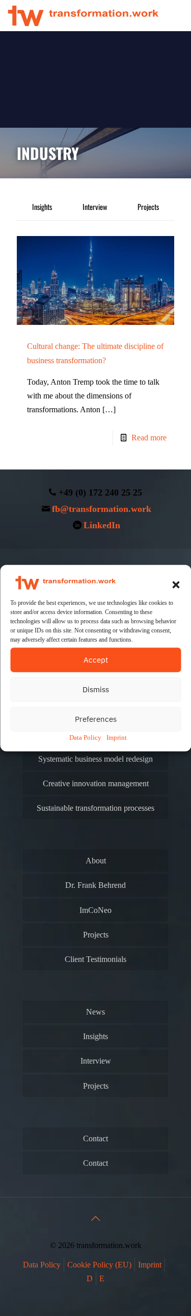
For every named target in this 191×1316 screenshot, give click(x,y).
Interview (95, 206)
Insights (42, 206)
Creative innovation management (96, 783)
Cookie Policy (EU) (99, 1264)
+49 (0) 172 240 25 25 (100, 492)
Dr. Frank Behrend (95, 885)
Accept (96, 660)
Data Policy (85, 737)
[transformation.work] (83, 15)
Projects (148, 206)
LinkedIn (102, 525)
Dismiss (96, 689)
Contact (95, 1138)
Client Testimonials (95, 959)
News (95, 1011)
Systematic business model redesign (95, 759)
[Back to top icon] (95, 1218)
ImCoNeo (95, 910)
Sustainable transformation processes (95, 808)
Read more (149, 437)
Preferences (96, 719)
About (96, 860)
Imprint (116, 737)
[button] (176, 585)
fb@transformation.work (101, 509)
